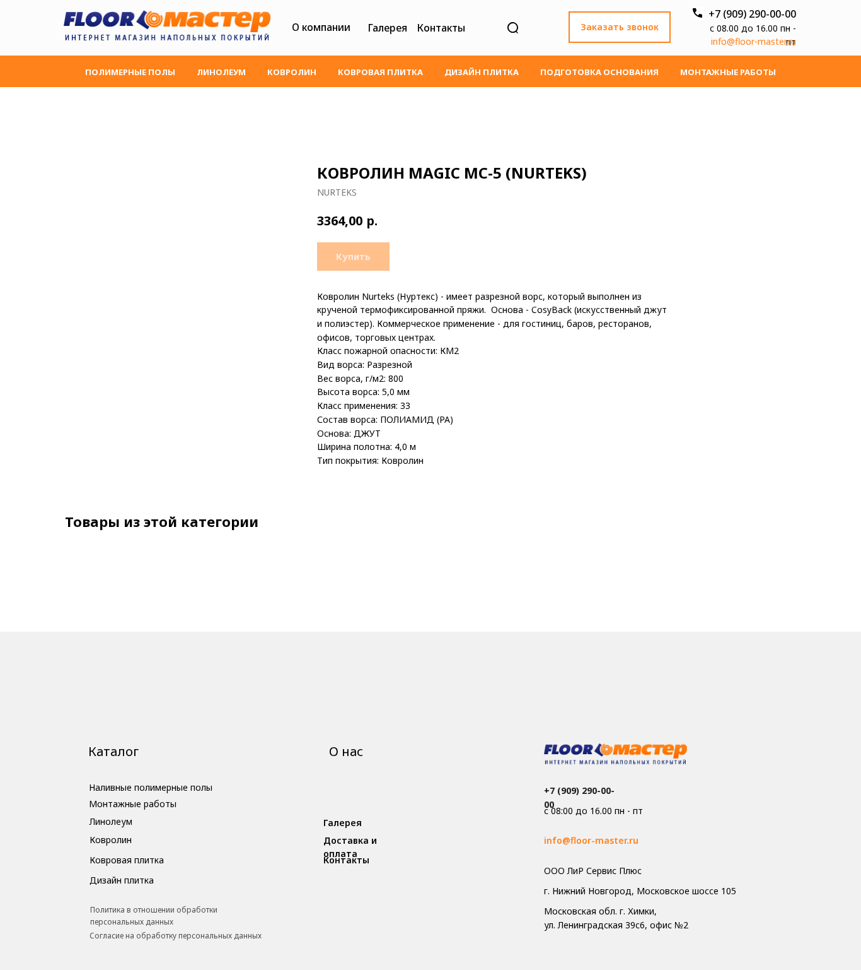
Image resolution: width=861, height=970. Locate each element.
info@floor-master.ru (753, 41)
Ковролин (291, 72)
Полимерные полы (130, 72)
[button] (620, 27)
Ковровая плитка (380, 72)
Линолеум (221, 72)
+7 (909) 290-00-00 (752, 14)
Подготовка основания (599, 72)
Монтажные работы (728, 72)
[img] (167, 27)
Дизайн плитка (481, 72)
